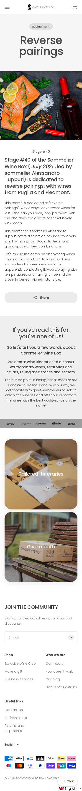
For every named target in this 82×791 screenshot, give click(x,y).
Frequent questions (61, 687)
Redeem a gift (16, 718)
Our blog (53, 679)
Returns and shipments (14, 728)
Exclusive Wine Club (20, 663)
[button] (70, 788)
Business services (19, 679)
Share (44, 297)
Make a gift (13, 671)
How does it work (59, 671)
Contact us (14, 710)
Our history (54, 663)
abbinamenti (41, 26)
